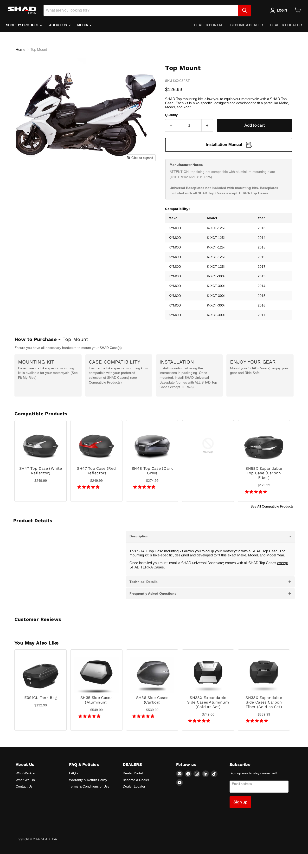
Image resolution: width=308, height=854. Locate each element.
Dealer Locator (286, 25)
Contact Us (24, 786)
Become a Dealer (246, 25)
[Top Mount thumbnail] (27, 177)
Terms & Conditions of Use (89, 786)
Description (210, 536)
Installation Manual (224, 144)
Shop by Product (23, 25)
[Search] (244, 10)
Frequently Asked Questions (210, 593)
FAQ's (73, 773)
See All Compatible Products (272, 506)
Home (20, 49)
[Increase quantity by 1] (207, 125)
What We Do (25, 780)
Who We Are (25, 773)
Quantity (171, 115)
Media (83, 25)
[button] (88, 487)
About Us (58, 25)
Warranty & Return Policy (88, 780)
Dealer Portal (208, 25)
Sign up (240, 802)
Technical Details (210, 581)
